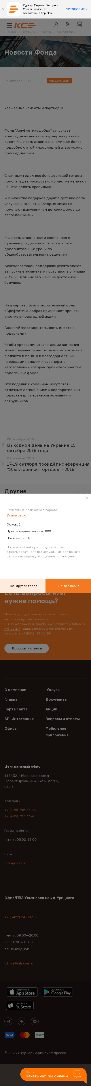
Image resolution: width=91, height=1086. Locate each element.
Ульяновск (16, 515)
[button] (53, 1076)
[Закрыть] (3, 9)
